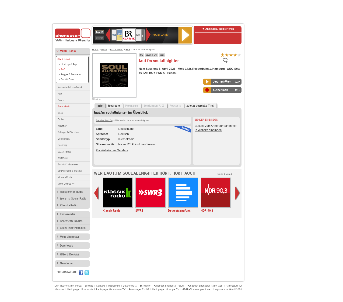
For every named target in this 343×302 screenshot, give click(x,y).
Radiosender (67, 214)
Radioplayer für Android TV (111, 289)
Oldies (61, 119)
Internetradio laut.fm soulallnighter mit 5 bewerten (239, 55)
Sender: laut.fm (104, 120)
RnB (63, 69)
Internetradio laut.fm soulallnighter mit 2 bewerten (227, 55)
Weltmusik (63, 158)
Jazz (162, 54)
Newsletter (66, 263)
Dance (61, 100)
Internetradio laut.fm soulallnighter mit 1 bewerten (222, 55)
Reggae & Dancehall (71, 74)
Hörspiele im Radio (71, 191)
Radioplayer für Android (80, 289)
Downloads (66, 245)
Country (62, 145)
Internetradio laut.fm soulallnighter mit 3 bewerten (231, 55)
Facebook (81, 272)
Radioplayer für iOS (139, 289)
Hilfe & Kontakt (69, 254)
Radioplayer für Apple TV (165, 289)
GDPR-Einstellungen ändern (197, 289)
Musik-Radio (68, 51)
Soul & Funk (67, 79)
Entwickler (145, 285)
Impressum (114, 285)
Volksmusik (64, 138)
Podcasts (175, 105)
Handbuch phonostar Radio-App (205, 285)
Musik (104, 49)
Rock (60, 113)
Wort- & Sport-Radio (73, 198)
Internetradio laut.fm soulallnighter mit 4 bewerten (235, 55)
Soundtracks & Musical (70, 170)
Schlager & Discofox (68, 132)
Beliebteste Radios (71, 221)
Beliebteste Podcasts (73, 227)
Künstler (62, 125)
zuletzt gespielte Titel (200, 105)
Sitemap (89, 285)
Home (95, 49)
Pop (60, 93)
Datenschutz (129, 285)
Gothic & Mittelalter (68, 164)
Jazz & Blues (64, 151)
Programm (131, 105)
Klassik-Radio (68, 205)
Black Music (64, 59)
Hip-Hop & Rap (69, 64)
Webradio (114, 105)
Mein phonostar (69, 236)
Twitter (86, 272)
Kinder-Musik (65, 177)
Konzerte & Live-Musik (70, 87)
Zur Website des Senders (112, 150)
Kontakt (100, 285)
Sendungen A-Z (154, 105)
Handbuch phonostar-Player (169, 285)
